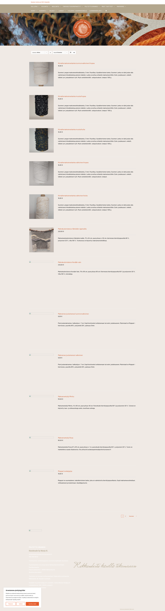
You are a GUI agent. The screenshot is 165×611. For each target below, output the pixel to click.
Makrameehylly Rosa (65, 438)
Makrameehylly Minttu (66, 396)
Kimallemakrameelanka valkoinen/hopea (73, 162)
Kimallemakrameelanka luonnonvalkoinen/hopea (76, 63)
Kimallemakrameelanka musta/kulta (71, 129)
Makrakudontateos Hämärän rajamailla (72, 229)
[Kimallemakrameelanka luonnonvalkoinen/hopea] (41, 63)
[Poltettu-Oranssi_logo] (82, 19)
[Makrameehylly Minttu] (41, 396)
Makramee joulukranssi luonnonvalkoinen (73, 314)
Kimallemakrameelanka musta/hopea (72, 96)
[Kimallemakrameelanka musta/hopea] (41, 96)
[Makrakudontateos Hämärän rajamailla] (41, 229)
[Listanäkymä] (74, 52)
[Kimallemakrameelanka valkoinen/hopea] (41, 162)
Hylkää (21, 604)
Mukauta (10, 604)
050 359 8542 (33, 557)
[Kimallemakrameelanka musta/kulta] (41, 129)
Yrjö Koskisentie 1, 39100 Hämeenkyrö (41, 570)
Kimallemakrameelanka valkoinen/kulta (72, 196)
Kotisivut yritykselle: (124, 609)
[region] (22, 597)
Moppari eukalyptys (65, 471)
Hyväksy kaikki (32, 604)
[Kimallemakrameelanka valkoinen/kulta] (41, 195)
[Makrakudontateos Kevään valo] (41, 262)
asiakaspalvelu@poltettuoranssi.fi (40, 554)
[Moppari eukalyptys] (41, 471)
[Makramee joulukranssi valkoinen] (41, 355)
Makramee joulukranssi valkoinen (70, 355)
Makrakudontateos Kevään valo (69, 262)
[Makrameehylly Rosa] (41, 438)
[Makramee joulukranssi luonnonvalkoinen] (41, 314)
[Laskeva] (50, 52)
